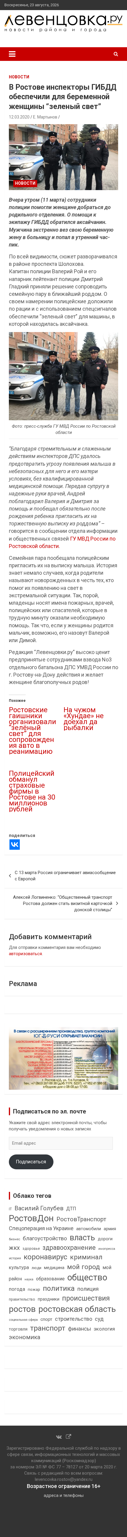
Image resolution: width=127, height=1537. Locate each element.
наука (29, 1279)
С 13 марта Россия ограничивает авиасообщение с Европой (65, 876)
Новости (19, 77)
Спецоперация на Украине (41, 1228)
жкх (14, 1247)
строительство (73, 1319)
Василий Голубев (39, 1208)
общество (87, 1277)
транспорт (47, 1328)
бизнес (14, 1239)
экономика (24, 1337)
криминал (86, 1257)
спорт (46, 1319)
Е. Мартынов (45, 117)
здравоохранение (69, 1247)
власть (82, 1237)
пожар (34, 1289)
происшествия (86, 1298)
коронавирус (45, 1257)
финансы (79, 1329)
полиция (88, 1289)
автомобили (88, 1228)
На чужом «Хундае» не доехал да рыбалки (84, 719)
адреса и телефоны (64, 1495)
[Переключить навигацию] (12, 54)
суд (99, 1319)
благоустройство (45, 1238)
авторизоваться (25, 953)
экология (104, 1329)
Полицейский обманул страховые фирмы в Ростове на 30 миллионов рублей (32, 791)
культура (19, 1267)
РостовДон (31, 1218)
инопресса (106, 1249)
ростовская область (77, 1309)
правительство (22, 1299)
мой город (83, 1267)
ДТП (71, 1208)
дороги (105, 1238)
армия (110, 1228)
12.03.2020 (19, 117)
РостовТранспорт (81, 1219)
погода (17, 1289)
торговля (18, 1329)
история (15, 1258)
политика (59, 1288)
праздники (48, 1299)
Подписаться (31, 1162)
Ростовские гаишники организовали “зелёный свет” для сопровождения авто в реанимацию (32, 731)
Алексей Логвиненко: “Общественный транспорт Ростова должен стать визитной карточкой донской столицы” (62, 903)
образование (50, 1279)
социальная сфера (23, 1320)
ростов (22, 1309)
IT (10, 1209)
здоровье (31, 1248)
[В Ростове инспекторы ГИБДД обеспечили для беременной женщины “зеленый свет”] (63, 157)
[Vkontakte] (14, 844)
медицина (54, 1267)
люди (36, 1268)
